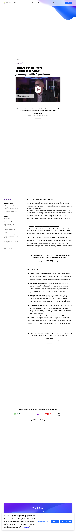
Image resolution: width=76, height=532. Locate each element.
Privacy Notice (25, 527)
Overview (19, 59)
